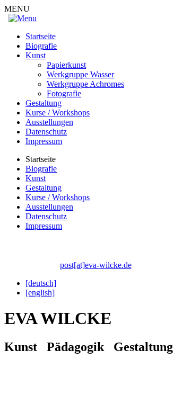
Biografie (41, 45)
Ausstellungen (49, 122)
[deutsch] (40, 283)
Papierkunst (66, 64)
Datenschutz (46, 131)
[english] (40, 292)
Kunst (35, 55)
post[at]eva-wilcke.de (96, 265)
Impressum (43, 141)
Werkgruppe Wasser (80, 74)
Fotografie (64, 93)
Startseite (40, 36)
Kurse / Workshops (57, 112)
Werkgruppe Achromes (85, 83)
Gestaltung (43, 102)
